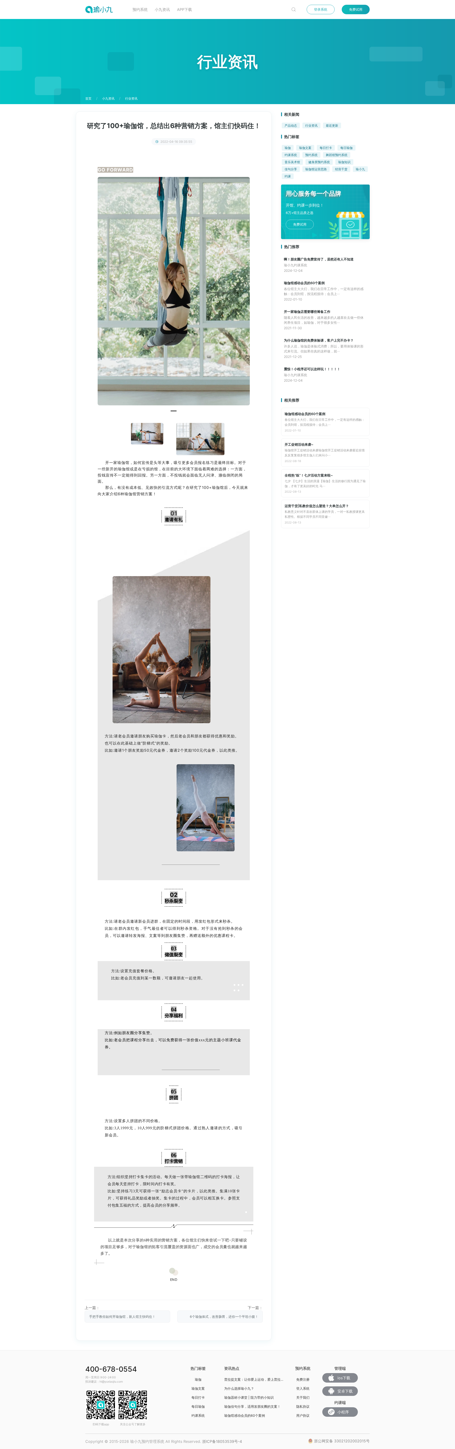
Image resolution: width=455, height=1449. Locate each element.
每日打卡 (326, 148)
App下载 (184, 9)
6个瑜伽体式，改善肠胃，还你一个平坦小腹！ (224, 1317)
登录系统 (320, 9)
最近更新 (332, 125)
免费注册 (302, 1379)
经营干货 (341, 169)
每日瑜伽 (346, 148)
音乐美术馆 (292, 162)
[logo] (105, 9)
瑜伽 (288, 148)
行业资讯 (311, 125)
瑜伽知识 (344, 162)
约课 (288, 176)
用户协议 (302, 1415)
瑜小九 (360, 169)
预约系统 (140, 9)
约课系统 (291, 155)
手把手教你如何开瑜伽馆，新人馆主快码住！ (122, 1317)
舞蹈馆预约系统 (336, 155)
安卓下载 (345, 1391)
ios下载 (343, 1377)
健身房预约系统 (319, 162)
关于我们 (302, 1397)
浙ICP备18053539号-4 (222, 1441)
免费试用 (355, 9)
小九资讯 (162, 9)
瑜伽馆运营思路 (316, 169)
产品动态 (291, 125)
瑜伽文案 (305, 148)
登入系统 (302, 1388)
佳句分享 (291, 169)
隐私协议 (302, 1406)
